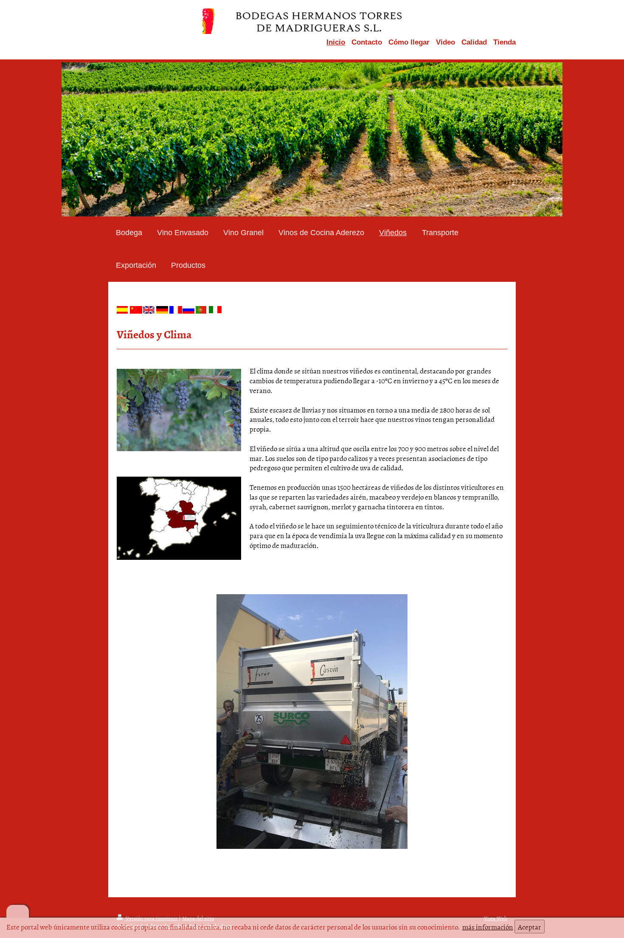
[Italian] (215, 309)
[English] (149, 310)
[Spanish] (123, 310)
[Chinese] (136, 310)
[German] (162, 310)
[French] (175, 310)
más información (487, 926)
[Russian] (189, 310)
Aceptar (529, 926)
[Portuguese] (202, 310)
